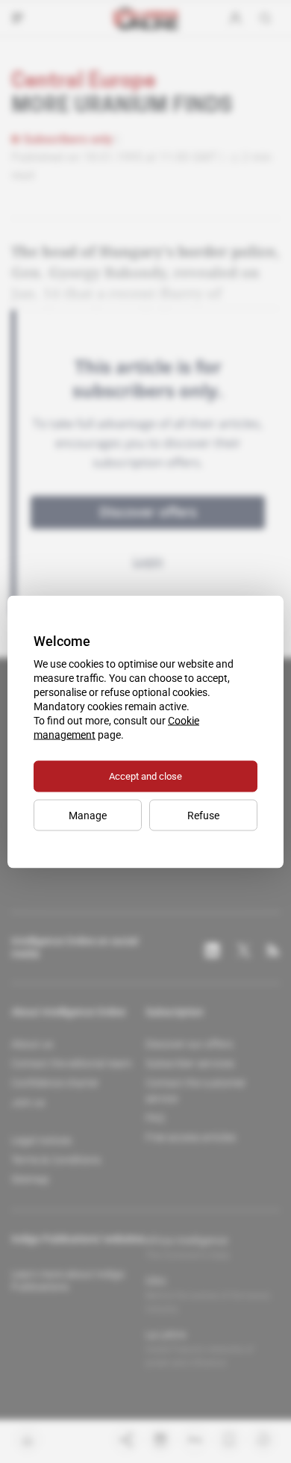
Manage (88, 815)
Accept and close (145, 775)
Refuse (203, 815)
